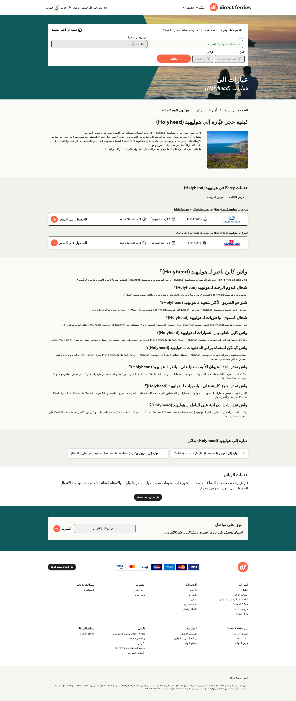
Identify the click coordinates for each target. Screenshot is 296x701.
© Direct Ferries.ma (239, 678)
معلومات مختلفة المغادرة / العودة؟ (180, 30)
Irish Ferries (181, 209)
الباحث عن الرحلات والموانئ (234, 599)
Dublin (179, 453)
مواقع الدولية (241, 643)
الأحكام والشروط (136, 652)
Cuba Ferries (87, 633)
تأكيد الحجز (139, 594)
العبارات (193, 594)
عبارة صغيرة (190, 604)
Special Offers (240, 604)
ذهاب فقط (209, 30)
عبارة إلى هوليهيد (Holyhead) (231, 209)
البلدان (244, 590)
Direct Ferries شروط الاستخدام (129, 633)
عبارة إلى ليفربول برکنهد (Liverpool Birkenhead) (130, 453)
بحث (174, 58)
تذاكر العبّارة (242, 613)
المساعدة (89, 590)
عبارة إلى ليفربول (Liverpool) (221, 453)
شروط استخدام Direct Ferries (129, 648)
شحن (194, 599)
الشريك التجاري (189, 633)
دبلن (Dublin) (201, 209)
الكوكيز (141, 643)
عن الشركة (242, 638)
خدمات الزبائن (241, 594)
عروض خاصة (241, 609)
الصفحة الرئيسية (236, 110)
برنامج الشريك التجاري (185, 638)
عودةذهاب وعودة (229, 30)
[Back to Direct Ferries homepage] (230, 7)
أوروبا (213, 110)
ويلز (199, 110)
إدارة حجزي (139, 590)
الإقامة (193, 590)
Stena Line (182, 233)
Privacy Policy (137, 638)
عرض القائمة (236, 197)
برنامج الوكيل (190, 643)
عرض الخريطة (215, 197)
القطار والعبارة (189, 609)
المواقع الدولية (241, 633)
